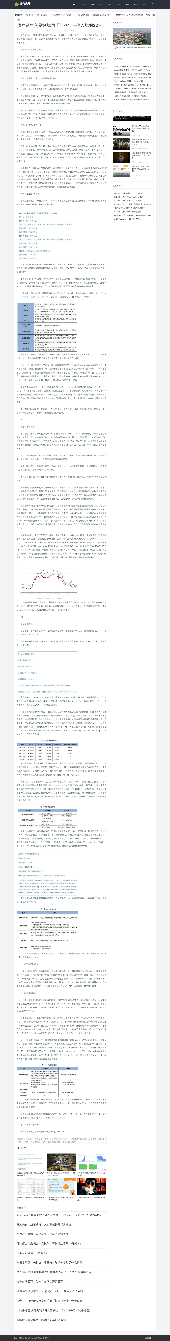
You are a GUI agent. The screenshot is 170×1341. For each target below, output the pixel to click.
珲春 (83, 4)
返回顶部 (148, 1338)
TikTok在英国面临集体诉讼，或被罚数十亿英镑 (140, 128)
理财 (127, 4)
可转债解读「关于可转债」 (38, 15)
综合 (144, 4)
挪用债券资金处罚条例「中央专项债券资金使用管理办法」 (137, 73)
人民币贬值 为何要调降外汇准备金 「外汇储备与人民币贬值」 (54, 1310)
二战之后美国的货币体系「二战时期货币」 (91, 1174)
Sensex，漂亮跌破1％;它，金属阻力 (128, 200)
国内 (101, 4)
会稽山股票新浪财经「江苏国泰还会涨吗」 (130, 96)
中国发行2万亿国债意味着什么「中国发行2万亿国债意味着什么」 (139, 85)
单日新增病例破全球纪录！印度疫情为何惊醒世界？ (140, 141)
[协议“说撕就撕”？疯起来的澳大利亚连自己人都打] (121, 157)
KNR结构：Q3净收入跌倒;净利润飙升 (128, 197)
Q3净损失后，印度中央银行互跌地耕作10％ (131, 208)
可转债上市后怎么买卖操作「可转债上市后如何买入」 (49, 1243)
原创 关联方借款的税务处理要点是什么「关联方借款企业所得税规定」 (59, 1215)
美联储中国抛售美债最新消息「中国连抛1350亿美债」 (61, 1174)
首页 (75, 4)
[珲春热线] (22, 4)
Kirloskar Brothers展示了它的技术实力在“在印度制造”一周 (136, 204)
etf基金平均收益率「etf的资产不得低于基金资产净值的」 (51, 1291)
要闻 (92, 4)
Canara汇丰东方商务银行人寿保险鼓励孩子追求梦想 (134, 215)
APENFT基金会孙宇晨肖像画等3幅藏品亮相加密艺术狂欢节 (132, 117)
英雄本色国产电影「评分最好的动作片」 (91, 1198)
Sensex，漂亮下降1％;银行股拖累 (127, 211)
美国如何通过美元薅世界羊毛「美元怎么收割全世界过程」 (137, 77)
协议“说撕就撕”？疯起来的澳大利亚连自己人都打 (141, 155)
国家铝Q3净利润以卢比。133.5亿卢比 (129, 193)
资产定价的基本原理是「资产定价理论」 (130, 81)
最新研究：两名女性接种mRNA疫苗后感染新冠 (140, 168)
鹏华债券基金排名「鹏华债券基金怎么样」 (43, 1320)
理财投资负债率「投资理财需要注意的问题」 (71, 15)
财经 (118, 4)
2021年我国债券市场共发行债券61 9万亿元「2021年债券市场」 (55, 1272)
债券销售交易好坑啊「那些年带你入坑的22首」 (30, 1174)
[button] (127, 43)
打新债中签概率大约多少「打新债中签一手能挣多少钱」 (136, 66)
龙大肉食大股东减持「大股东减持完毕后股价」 (45, 1224)
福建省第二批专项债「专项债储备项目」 (30, 1198)
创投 (136, 4)
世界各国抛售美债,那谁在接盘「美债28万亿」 (132, 92)
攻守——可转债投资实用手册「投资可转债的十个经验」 (51, 1300)
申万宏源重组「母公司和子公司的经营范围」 (44, 1234)
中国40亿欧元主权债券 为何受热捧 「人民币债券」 (60, 1198)
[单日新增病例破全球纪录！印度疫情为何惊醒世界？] (121, 144)
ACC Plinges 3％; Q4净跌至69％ (127, 219)
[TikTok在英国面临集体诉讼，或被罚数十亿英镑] (121, 130)
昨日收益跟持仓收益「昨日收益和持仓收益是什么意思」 (51, 1262)
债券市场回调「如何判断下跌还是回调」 (41, 1281)
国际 (110, 4)
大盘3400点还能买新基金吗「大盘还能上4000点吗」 (134, 88)
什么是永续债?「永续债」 (32, 1253)
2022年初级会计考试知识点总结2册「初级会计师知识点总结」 (117, 15)
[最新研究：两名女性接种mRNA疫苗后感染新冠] (121, 171)
